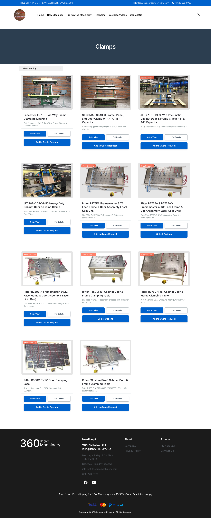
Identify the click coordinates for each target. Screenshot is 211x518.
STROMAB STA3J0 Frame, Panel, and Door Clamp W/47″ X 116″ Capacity (103, 119)
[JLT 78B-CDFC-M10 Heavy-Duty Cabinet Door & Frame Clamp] (47, 180)
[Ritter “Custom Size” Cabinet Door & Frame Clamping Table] (105, 357)
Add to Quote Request (47, 142)
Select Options (164, 234)
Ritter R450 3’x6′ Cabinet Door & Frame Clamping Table (102, 293)
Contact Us (136, 14)
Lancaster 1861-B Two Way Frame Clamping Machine (45, 117)
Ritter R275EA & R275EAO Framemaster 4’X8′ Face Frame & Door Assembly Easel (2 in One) (162, 207)
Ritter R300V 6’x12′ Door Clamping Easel (45, 382)
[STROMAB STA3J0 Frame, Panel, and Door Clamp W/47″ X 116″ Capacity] (105, 92)
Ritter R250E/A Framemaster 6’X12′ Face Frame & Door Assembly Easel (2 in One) (46, 295)
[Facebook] (85, 482)
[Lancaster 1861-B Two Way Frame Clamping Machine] (47, 92)
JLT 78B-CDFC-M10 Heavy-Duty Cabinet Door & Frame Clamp (44, 205)
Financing (100, 14)
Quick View (35, 133)
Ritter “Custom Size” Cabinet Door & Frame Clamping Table (105, 382)
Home (40, 14)
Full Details (59, 133)
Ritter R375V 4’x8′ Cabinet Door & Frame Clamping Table (162, 293)
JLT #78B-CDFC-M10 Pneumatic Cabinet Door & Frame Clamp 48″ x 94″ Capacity (163, 119)
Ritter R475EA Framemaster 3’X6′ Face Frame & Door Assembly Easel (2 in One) (104, 207)
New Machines (55, 14)
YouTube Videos (118, 14)
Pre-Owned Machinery (79, 14)
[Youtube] (93, 482)
